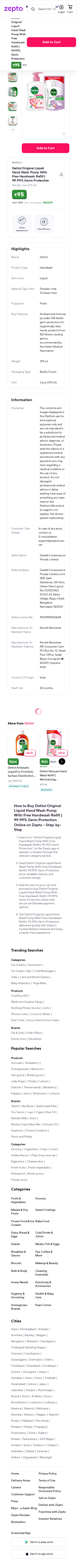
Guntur (15, 1372)
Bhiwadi (32, 1341)
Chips (43, 1149)
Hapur (43, 1372)
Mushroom (40, 1093)
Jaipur (43, 1384)
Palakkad (27, 1421)
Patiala (27, 1427)
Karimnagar (45, 1390)
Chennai (16, 1353)
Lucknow (35, 1402)
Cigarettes (31, 1149)
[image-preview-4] (13, 106)
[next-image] (64, 134)
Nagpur (41, 1415)
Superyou (17, 1130)
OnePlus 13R (19, 996)
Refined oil (18, 1174)
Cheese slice (35, 1161)
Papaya (15, 1093)
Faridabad (17, 1366)
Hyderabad (18, 1384)
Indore (32, 1384)
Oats (14, 977)
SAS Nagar (47, 1439)
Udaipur (52, 1445)
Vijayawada (30, 1457)
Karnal (15, 1396)
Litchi (45, 1008)
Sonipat (16, 1445)
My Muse (27, 1106)
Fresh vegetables (39, 1167)
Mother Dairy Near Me (25, 1124)
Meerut (29, 1408)
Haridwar (17, 1378)
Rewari (15, 1439)
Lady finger (18, 1081)
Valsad (30, 1451)
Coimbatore (32, 1353)
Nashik (53, 1415)
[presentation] (12, 129)
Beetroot (37, 1069)
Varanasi (42, 1451)
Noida (15, 1421)
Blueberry (49, 1087)
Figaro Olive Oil (46, 1112)
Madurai (16, 1408)
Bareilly (29, 1335)
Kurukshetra (19, 1402)
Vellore (15, 1457)
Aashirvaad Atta (46, 1106)
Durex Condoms (36, 1130)
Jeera (26, 1093)
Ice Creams (18, 965)
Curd (53, 1149)
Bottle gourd (35, 1075)
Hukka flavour (20, 1155)
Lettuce (54, 1093)
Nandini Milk (19, 1118)
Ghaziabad (33, 1366)
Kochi (25, 1396)
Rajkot (42, 1433)
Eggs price (17, 1161)
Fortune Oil (50, 1124)
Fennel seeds (32, 1087)
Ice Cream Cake (21, 971)
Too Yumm (18, 1112)
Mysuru (29, 1415)
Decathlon (35, 1039)
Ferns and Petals (21, 1137)
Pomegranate (20, 1069)
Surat (26, 1445)
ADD (29, 753)
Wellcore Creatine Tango (27, 1002)
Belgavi (41, 1335)
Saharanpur (30, 1439)
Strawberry (32, 1063)
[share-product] (61, 174)
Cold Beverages (44, 971)
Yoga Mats (39, 983)
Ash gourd (17, 1075)
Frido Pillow (33, 1033)
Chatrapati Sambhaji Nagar (28, 1347)
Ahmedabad (27, 1329)
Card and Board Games (34, 977)
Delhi (48, 1360)
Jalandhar (17, 1390)
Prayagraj (40, 1427)
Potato (32, 1081)
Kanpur (30, 1390)
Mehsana (42, 1408)
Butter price (35, 1174)
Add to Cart (51, 42)
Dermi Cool (18, 1039)
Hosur (38, 1378)
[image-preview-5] (13, 121)
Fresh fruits (18, 1167)
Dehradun (35, 1360)
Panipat (16, 1427)
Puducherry (18, 1433)
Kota (47, 1396)
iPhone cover (19, 1014)
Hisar (28, 1378)
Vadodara (17, 1451)
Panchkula (41, 1421)
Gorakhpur (49, 1366)
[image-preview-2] (13, 77)
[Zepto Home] (13, 9)
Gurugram (29, 1372)
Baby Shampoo (20, 983)
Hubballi (50, 1378)
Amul (33, 1118)
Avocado (16, 1063)
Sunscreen (35, 965)
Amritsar (16, 1335)
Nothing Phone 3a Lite (25, 1008)
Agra (14, 1329)
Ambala (43, 1329)
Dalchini (16, 1087)
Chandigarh (46, 1341)
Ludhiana (49, 1402)
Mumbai (16, 1415)
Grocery (16, 1149)
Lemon (43, 1081)
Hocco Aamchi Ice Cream (43, 1020)
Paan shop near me (43, 1155)
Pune (32, 1433)
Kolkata (37, 1396)
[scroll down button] (13, 129)
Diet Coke (17, 1020)
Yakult (15, 1106)
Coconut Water (40, 1014)
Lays (30, 1112)
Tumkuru (38, 1445)
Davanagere (19, 1360)
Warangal (46, 1457)
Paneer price (19, 1180)
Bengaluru (17, 1341)
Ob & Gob (17, 1033)
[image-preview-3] (13, 92)
